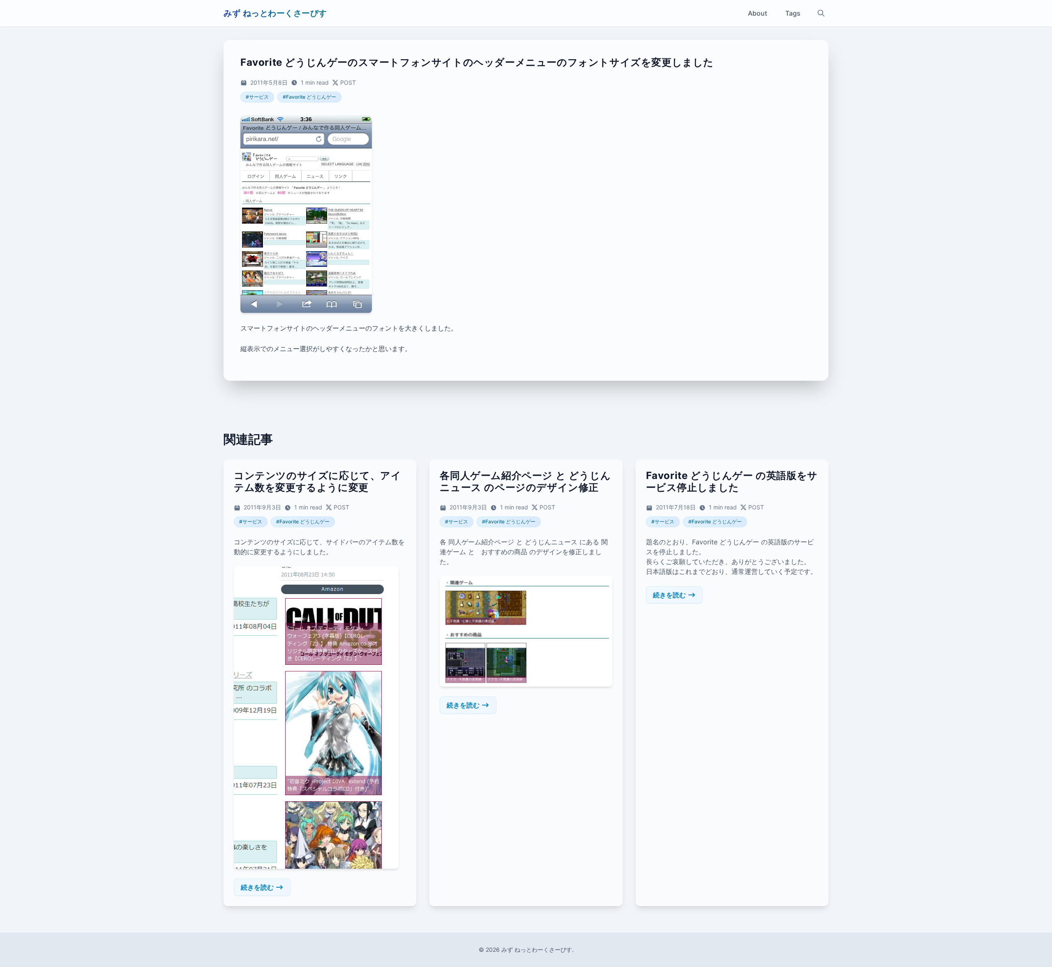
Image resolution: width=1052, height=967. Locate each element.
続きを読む (257, 887)
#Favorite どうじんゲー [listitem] (309, 97)
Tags (793, 13)
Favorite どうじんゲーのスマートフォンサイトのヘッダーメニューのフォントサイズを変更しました (477, 62)
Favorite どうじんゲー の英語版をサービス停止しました (732, 481)
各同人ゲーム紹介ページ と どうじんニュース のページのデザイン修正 (525, 481)
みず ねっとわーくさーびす (275, 13)
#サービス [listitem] (257, 97)
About (757, 13)
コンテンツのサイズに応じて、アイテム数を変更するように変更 (317, 481)
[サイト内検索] (821, 13)
